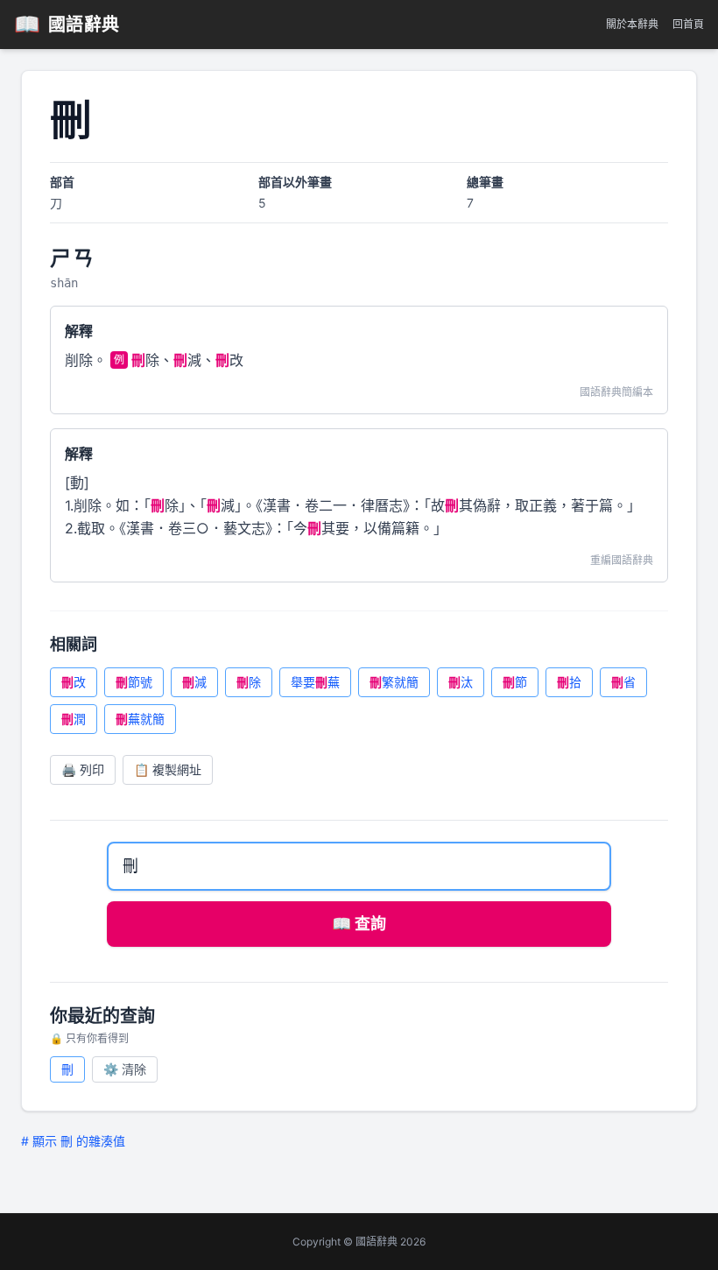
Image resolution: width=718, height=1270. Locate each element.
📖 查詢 (359, 923)
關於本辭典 (632, 24)
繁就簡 (394, 681)
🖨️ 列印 (82, 769)
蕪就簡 (140, 718)
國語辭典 (67, 24)
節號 (134, 681)
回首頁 (688, 24)
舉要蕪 (315, 681)
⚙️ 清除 (124, 1069)
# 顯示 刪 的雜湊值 (73, 1140)
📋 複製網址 (167, 769)
